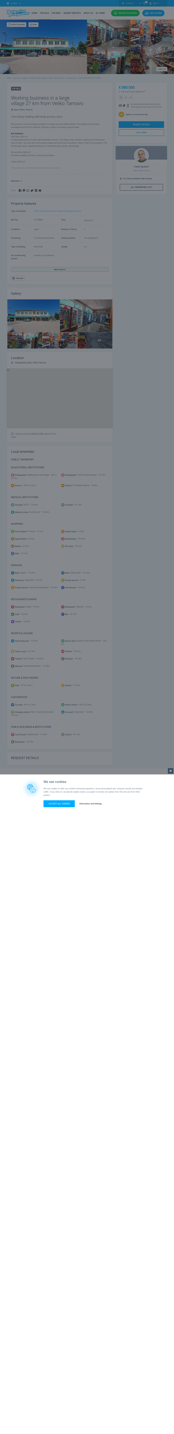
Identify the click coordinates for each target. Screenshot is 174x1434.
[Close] (170, 771)
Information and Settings (90, 804)
